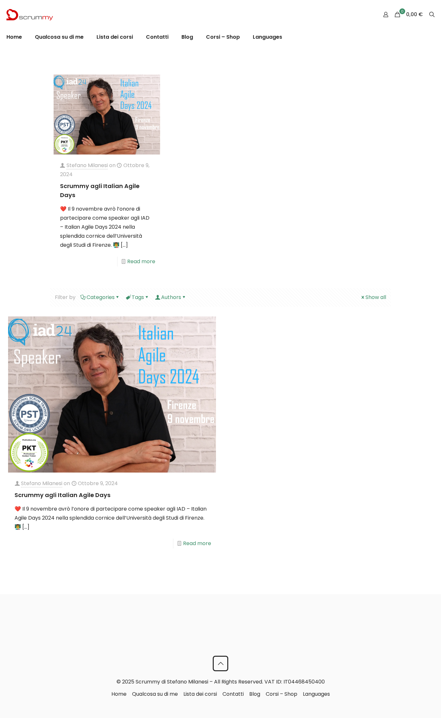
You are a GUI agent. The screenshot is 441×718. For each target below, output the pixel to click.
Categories (101, 297)
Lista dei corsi (200, 694)
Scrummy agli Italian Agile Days (62, 495)
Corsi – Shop (281, 694)
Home (119, 694)
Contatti (233, 694)
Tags (138, 297)
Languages (316, 694)
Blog (254, 694)
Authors (171, 297)
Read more (141, 261)
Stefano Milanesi (87, 165)
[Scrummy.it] (29, 14)
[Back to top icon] (220, 663)
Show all (375, 297)
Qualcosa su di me (155, 694)
